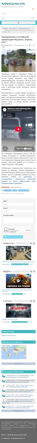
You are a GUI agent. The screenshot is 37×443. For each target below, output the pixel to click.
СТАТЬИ (7, 301)
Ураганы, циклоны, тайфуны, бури (20, 264)
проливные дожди (23, 190)
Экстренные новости (17, 294)
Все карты (17, 364)
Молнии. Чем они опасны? (10, 319)
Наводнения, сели (21, 45)
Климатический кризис (8, 335)
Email (5, 208)
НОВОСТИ (8, 243)
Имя (5, 201)
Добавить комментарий (14, 237)
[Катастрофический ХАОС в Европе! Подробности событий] (18, 281)
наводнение (7, 190)
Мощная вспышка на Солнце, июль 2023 (17, 377)
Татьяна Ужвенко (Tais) (26, 385)
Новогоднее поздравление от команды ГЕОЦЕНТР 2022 (20, 406)
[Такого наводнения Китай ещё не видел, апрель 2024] (18, 253)
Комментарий (8, 215)
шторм (15, 190)
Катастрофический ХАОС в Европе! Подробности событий (17, 290)
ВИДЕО (7, 271)
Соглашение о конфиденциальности (13, 438)
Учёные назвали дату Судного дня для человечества (20, 390)
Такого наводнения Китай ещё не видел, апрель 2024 (18, 262)
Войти (33, 18)
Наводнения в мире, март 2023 (19, 387)
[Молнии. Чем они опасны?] (18, 310)
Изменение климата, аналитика (19, 322)
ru (3, 18)
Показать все (17, 411)
